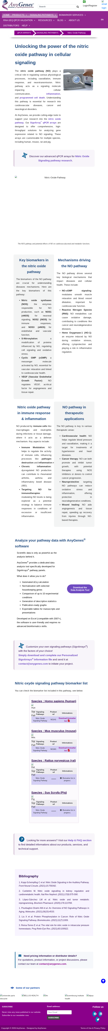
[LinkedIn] (101, 1014)
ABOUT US (74, 20)
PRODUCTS (18, 15)
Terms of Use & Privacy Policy (93, 1028)
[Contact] (104, 5)
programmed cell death (32, 97)
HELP (25, 25)
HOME (6, 15)
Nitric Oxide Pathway (77, 33)
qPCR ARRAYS (24, 33)
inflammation (53, 94)
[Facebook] (95, 1014)
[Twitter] (98, 1020)
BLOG (60, 20)
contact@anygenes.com (52, 964)
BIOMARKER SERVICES (71, 15)
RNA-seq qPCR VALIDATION (18, 20)
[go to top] (103, 982)
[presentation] (7, 997)
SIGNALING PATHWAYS (41, 15)
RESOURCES (45, 20)
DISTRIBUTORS (11, 25)
